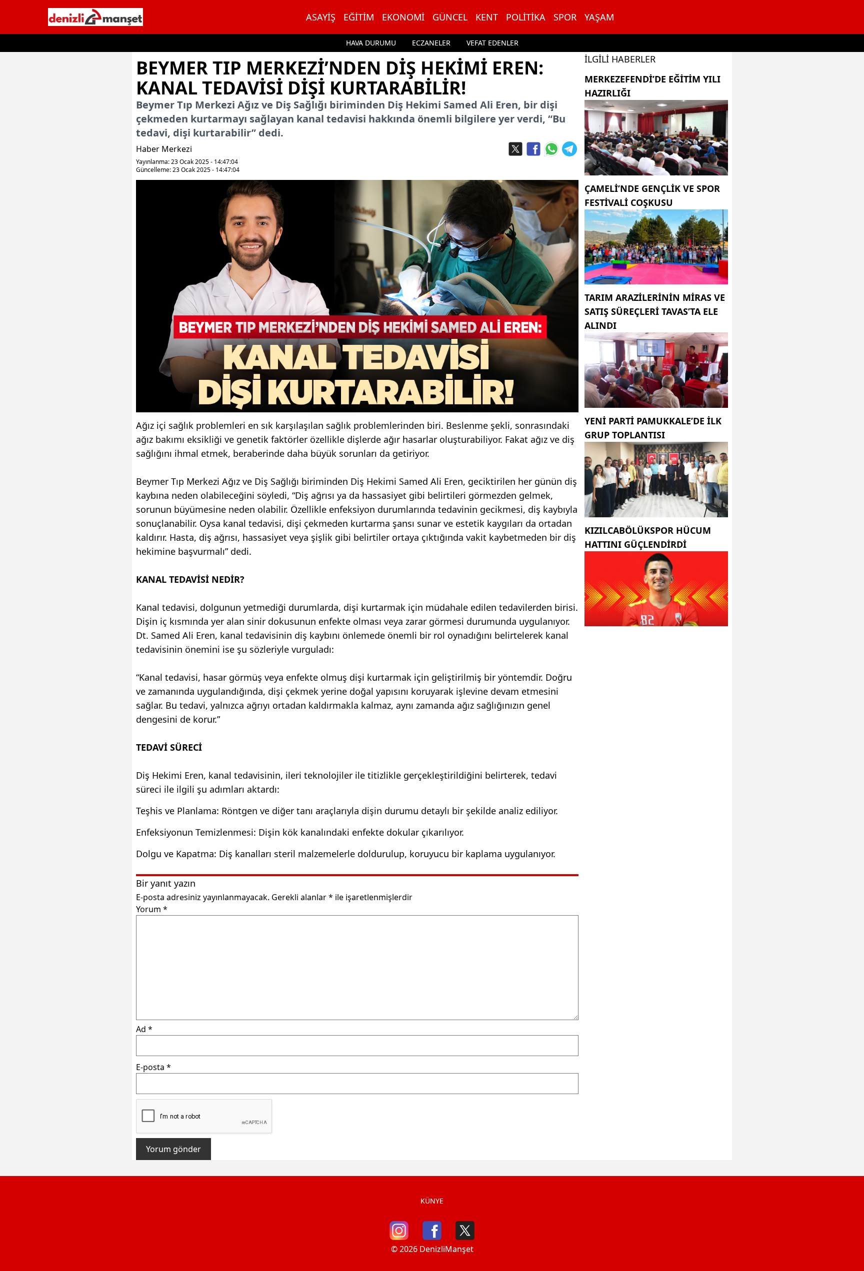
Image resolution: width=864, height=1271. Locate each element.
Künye (432, 1201)
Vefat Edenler (492, 42)
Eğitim (359, 17)
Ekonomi (403, 17)
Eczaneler (431, 42)
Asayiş (321, 17)
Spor (565, 17)
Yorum (152, 909)
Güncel (450, 17)
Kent (487, 17)
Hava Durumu (371, 42)
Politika (526, 17)
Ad (144, 1029)
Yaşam (599, 17)
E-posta (153, 1067)
